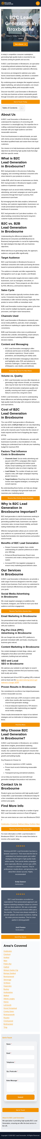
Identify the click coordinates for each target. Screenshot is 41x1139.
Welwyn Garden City (11, 970)
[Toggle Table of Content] (20, 108)
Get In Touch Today (20, 102)
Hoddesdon (5, 824)
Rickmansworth (9, 1014)
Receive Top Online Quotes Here (20, 611)
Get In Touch (20, 1110)
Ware (38, 824)
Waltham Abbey (23, 824)
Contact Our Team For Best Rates (20, 371)
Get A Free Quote (20, 937)
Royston (6, 1018)
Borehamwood (9, 976)
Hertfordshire (8, 992)
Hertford (32, 824)
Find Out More (20, 725)
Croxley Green (9, 1011)
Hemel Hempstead (10, 1008)
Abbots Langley (9, 999)
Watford (6, 995)
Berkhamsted (8, 1024)
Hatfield (6, 967)
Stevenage (7, 980)
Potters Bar (7, 964)
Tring (5, 1027)
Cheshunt (13, 824)
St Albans (7, 983)
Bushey (6, 989)
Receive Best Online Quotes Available (20, 498)
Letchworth (7, 1005)
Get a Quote (19, 44)
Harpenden (8, 986)
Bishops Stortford (10, 973)
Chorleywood (8, 1021)
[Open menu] (38, 3)
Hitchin (6, 1002)
